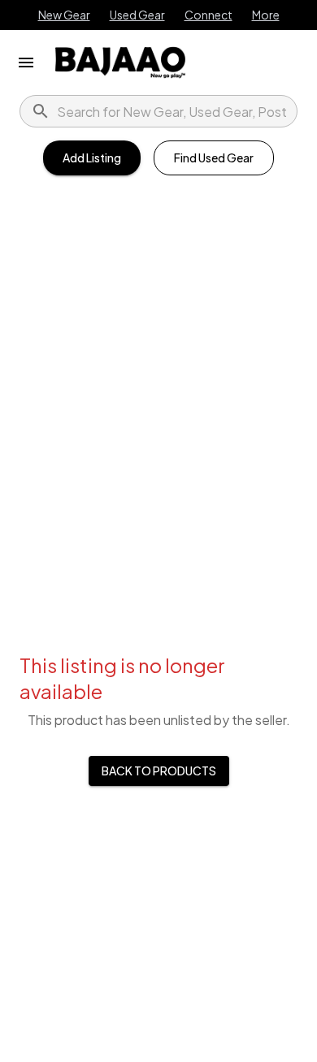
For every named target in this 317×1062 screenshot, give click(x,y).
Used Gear (137, 14)
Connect (208, 14)
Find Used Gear (214, 157)
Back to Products (159, 770)
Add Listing (92, 157)
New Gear (64, 14)
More (266, 14)
